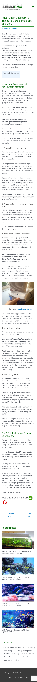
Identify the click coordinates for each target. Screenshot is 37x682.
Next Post (29, 513)
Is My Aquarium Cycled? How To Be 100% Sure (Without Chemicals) (17, 604)
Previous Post (10, 513)
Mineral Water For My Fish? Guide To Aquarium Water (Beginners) (15, 578)
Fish (3, 28)
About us (12, 677)
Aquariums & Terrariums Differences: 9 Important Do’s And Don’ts (16, 552)
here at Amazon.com (24, 309)
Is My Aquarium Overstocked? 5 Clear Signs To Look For (15, 631)
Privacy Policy (23, 677)
